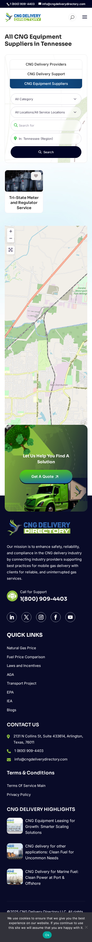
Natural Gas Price (21, 648)
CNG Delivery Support (46, 74)
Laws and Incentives (24, 665)
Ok (47, 935)
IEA (9, 701)
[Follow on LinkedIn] (12, 617)
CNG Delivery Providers (46, 64)
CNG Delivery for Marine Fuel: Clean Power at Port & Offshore (52, 877)
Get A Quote (42, 476)
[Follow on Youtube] (70, 617)
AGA (10, 674)
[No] (86, 927)
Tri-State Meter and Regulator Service (24, 202)
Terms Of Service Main (26, 785)
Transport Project (21, 683)
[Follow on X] (26, 617)
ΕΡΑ (10, 692)
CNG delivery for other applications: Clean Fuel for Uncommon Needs (49, 852)
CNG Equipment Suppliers (46, 83)
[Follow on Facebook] (56, 617)
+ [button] (10, 231)
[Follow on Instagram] (41, 617)
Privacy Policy (19, 794)
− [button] (10, 238)
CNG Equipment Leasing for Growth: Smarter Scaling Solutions (50, 826)
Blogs (11, 710)
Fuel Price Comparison (26, 657)
